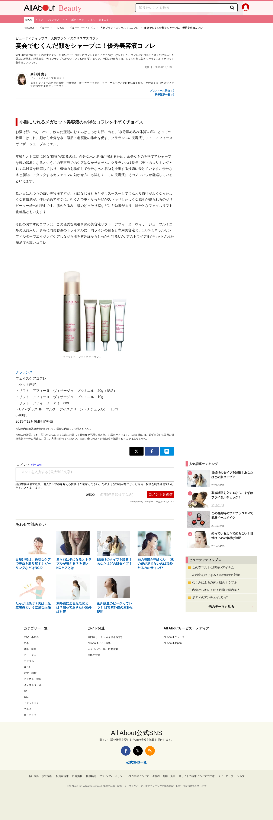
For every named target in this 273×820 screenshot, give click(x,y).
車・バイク (30, 714)
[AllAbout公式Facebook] (126, 751)
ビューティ (45, 27)
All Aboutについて (138, 776)
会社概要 (34, 776)
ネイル (91, 19)
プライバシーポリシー (112, 776)
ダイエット (105, 19)
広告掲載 (77, 776)
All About (29, 27)
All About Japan (173, 643)
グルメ (27, 709)
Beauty (70, 8)
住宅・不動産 (31, 637)
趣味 (26, 697)
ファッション (31, 703)
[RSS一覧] (150, 751)
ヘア (65, 19)
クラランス (24, 372)
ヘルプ (240, 776)
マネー (27, 643)
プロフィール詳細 (160, 90)
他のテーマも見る (221, 606)
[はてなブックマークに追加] (167, 451)
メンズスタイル (33, 685)
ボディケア (77, 19)
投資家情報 (62, 776)
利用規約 (91, 776)
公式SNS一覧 (136, 762)
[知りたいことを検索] (232, 7)
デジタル (29, 661)
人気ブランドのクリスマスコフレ (119, 27)
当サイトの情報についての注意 (197, 776)
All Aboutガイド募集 (99, 643)
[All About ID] (245, 8)
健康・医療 (30, 649)
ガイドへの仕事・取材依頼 (103, 649)
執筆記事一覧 (162, 94)
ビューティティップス (82, 27)
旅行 (26, 691)
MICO (28, 19)
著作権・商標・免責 (163, 776)
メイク (39, 19)
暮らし (27, 667)
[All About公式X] (138, 751)
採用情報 (47, 776)
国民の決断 (94, 655)
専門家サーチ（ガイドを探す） (105, 637)
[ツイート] (136, 451)
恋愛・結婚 (30, 673)
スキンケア (52, 19)
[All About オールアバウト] (39, 9)
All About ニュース (174, 637)
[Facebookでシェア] (152, 451)
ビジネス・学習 (33, 679)
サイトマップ (225, 776)
